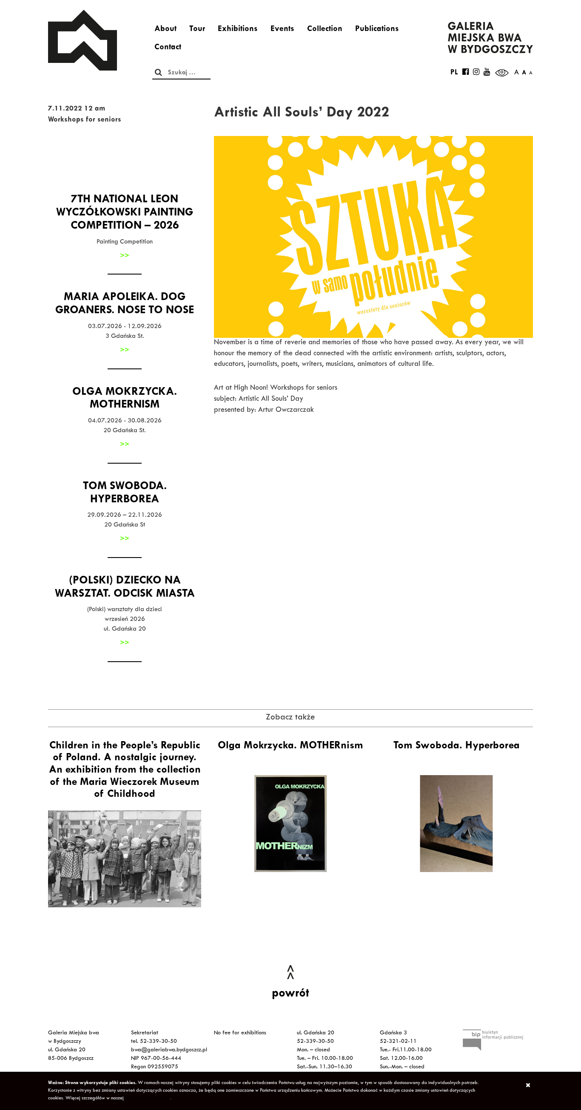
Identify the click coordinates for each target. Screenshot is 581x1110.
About (165, 29)
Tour (197, 29)
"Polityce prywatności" (147, 1098)
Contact (167, 48)
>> (124, 256)
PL (454, 73)
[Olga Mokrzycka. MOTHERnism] (290, 823)
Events (282, 29)
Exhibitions (238, 29)
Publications (377, 29)
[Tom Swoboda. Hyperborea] (456, 823)
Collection (324, 29)
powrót (290, 994)
